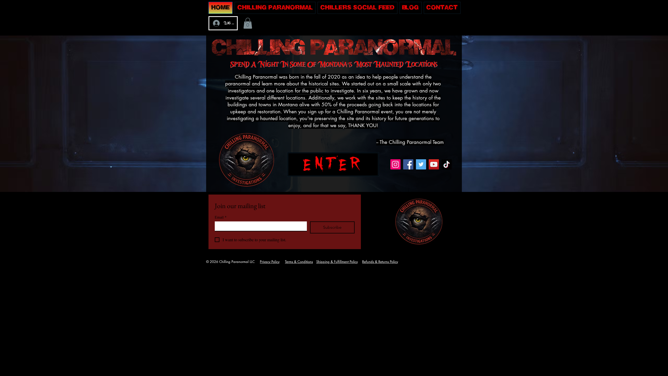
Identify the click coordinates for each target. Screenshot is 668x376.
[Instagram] (395, 164)
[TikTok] (447, 164)
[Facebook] (408, 164)
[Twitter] (421, 164)
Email (220, 217)
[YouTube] (434, 164)
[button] (247, 23)
